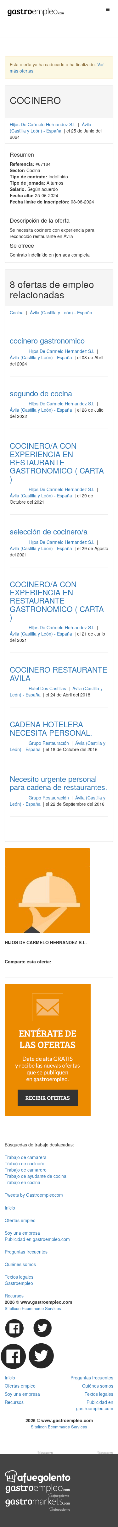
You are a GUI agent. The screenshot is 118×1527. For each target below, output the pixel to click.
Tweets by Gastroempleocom (34, 1195)
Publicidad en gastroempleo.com (37, 1239)
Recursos (14, 1295)
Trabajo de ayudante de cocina (35, 1176)
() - (50, 127)
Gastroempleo (19, 1283)
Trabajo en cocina (22, 1182)
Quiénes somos (20, 1264)
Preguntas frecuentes (26, 1251)
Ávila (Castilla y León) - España (41, 357)
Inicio (10, 1208)
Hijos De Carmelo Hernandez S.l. (43, 124)
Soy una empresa (22, 1233)
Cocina (17, 312)
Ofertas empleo (20, 1220)
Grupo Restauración (49, 743)
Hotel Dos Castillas (48, 688)
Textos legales (19, 1277)
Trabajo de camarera (26, 1157)
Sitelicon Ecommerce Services (33, 1308)
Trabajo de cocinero (24, 1163)
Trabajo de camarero (26, 1170)
